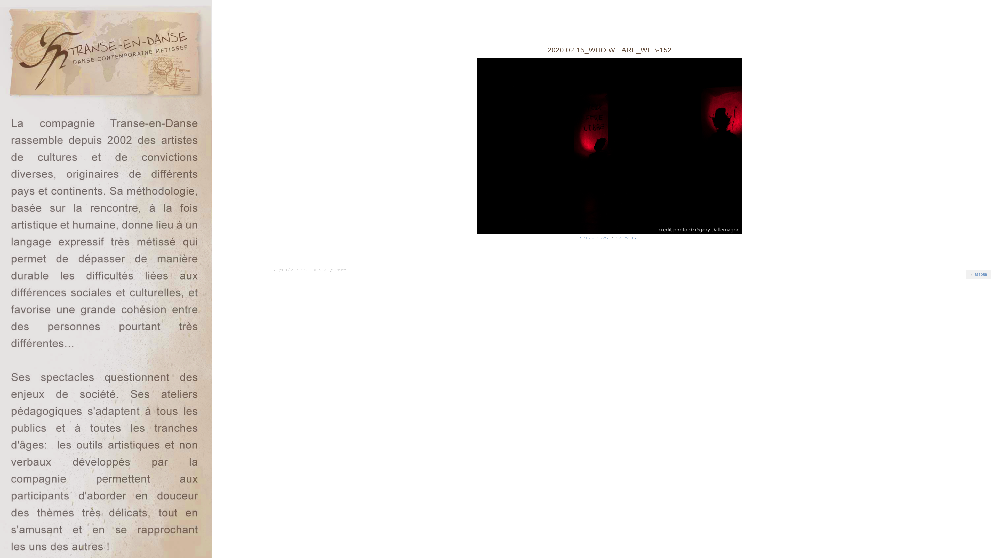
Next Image (624, 237)
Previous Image (596, 237)
